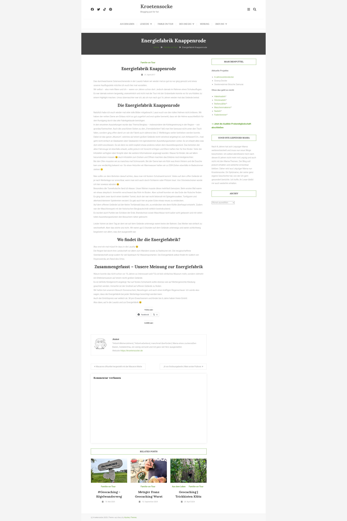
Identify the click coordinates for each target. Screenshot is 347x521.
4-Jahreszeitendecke (224, 77)
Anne (115, 339)
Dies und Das (185, 24)
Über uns (219, 24)
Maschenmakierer (222, 107)
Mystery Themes (130, 517)
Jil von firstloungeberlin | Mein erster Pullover (182, 366)
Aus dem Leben (127, 24)
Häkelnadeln (219, 96)
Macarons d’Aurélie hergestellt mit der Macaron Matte (119, 366)
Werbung (204, 24)
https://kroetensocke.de (132, 350)
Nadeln (217, 111)
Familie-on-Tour (165, 24)
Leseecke (144, 24)
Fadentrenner (220, 115)
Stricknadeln (220, 100)
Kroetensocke (156, 6)
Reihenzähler (220, 104)
